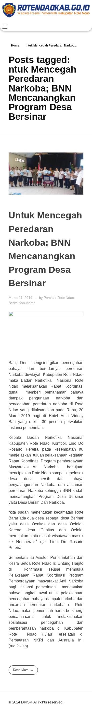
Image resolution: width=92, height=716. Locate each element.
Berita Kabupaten (22, 303)
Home (15, 45)
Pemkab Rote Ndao (59, 298)
